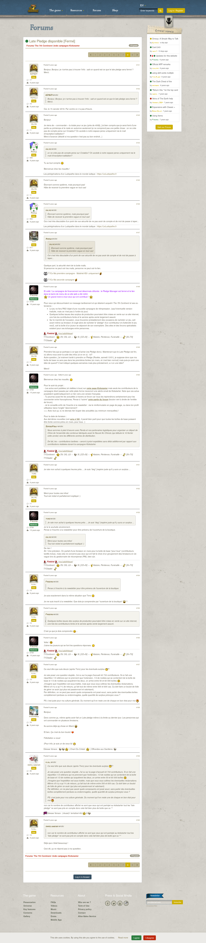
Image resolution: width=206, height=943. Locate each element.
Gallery (26, 916)
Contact (82, 912)
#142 (138, 89)
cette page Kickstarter (97, 388)
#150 (138, 375)
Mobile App (56, 919)
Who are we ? (84, 902)
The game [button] (55, 10)
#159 (138, 756)
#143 (138, 115)
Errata (53, 916)
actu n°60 (74, 419)
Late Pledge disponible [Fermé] (51, 40)
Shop (115, 10)
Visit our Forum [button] (164, 127)
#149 (138, 347)
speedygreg (34, 716)
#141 (138, 65)
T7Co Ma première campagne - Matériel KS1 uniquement (73, 273)
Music (53, 909)
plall (33, 584)
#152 (138, 488)
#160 (138, 820)
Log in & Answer (82, 877)
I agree (136, 937)
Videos (54, 905)
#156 (138, 637)
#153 (138, 512)
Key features (29, 909)
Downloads (56, 912)
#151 (138, 465)
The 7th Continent (43, 45)
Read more (123, 937)
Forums (97, 10)
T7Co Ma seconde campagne (61, 279)
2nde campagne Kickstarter (66, 45)
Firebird (34, 296)
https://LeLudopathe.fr (107, 173)
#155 (138, 608)
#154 (138, 575)
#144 (138, 143)
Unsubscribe (151, 905)
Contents (27, 912)
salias (34, 124)
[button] (143, 5)
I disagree (149, 937)
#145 (138, 180)
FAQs (53, 902)
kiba (34, 242)
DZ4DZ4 (33, 74)
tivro (34, 474)
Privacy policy (85, 909)
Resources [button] (76, 10)
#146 (138, 204)
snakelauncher (33, 765)
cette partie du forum (98, 399)
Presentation (29, 902)
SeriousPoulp (51, 426)
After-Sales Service (87, 916)
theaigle (34, 98)
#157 (138, 664)
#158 (138, 707)
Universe (27, 905)
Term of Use (83, 905)
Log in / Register (176, 10)
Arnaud (34, 152)
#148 (138, 286)
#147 (138, 232)
